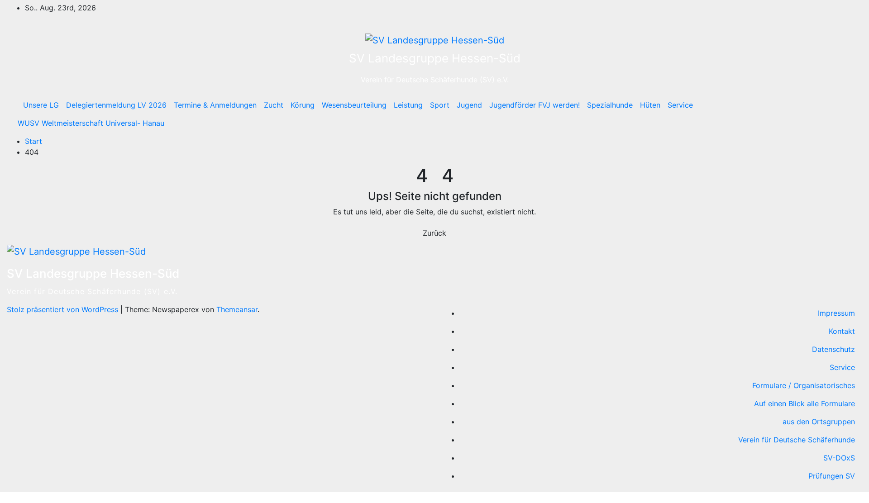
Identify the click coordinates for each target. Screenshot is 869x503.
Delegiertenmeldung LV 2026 (116, 104)
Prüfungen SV (831, 475)
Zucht (273, 104)
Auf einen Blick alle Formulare (804, 403)
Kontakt (842, 331)
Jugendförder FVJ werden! (534, 104)
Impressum (836, 313)
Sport (439, 104)
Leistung (408, 104)
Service (680, 104)
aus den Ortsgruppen (819, 421)
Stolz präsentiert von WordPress (63, 309)
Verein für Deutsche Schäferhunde (796, 439)
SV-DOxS (839, 457)
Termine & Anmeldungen (215, 104)
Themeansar (237, 309)
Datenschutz (833, 349)
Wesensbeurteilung (354, 104)
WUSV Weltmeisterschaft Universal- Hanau (91, 123)
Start (33, 141)
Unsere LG (41, 104)
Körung (303, 104)
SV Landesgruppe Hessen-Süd (434, 58)
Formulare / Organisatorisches (803, 385)
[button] (836, 114)
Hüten (650, 104)
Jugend (469, 104)
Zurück (434, 232)
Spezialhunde (610, 104)
